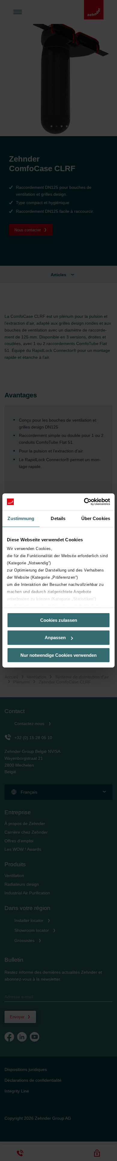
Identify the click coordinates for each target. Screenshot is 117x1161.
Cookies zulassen (58, 619)
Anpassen (55, 637)
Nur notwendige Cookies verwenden (58, 655)
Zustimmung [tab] (21, 518)
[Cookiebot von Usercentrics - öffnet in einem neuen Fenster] (84, 502)
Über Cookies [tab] (95, 518)
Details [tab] (58, 518)
